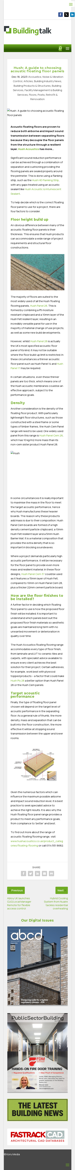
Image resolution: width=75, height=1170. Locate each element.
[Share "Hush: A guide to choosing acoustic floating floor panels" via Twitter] (30, 873)
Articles (28, 81)
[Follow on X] (66, 14)
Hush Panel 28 (38, 341)
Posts (41, 95)
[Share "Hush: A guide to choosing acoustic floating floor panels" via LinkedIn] (37, 873)
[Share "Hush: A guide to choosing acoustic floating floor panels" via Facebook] (23, 873)
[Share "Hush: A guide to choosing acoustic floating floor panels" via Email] (44, 873)
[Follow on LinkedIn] (72, 14)
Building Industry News (47, 81)
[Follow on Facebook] (60, 14)
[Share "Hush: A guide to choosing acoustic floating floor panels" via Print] (51, 873)
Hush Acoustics (28, 149)
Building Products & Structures (32, 86)
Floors (32, 95)
